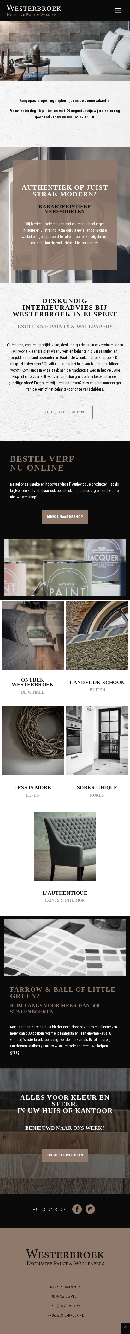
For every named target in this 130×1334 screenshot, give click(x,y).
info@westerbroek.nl (65, 1315)
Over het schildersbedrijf (65, 412)
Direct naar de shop (65, 517)
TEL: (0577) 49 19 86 (65, 1306)
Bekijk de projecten (65, 1155)
